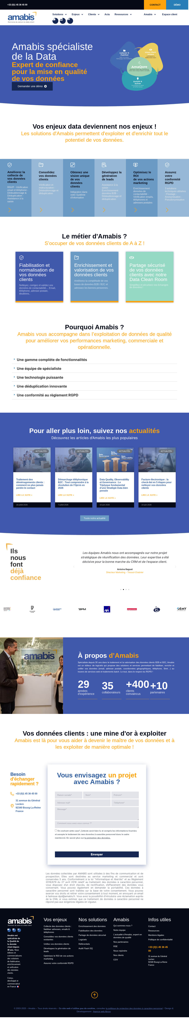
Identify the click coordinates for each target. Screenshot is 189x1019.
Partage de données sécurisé (92, 935)
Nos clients (118, 955)
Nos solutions (93, 919)
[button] (94, 360)
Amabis (148, 14)
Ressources (121, 14)
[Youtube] (55, 21)
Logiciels (83, 939)
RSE (115, 946)
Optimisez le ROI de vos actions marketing (59, 957)
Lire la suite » (24, 495)
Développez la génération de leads (57, 950)
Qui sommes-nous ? (122, 925)
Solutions (57, 14)
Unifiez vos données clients (56, 944)
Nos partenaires (120, 942)
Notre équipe (119, 930)
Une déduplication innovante (42, 386)
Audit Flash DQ (86, 948)
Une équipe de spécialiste (39, 368)
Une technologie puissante (40, 377)
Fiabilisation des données (90, 930)
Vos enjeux (55, 919)
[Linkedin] (63, 21)
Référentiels (84, 944)
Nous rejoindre (120, 951)
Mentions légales (156, 935)
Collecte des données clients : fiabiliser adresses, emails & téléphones (58, 929)
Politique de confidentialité (160, 939)
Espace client (169, 14)
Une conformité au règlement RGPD (47, 395)
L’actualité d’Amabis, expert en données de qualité (127, 936)
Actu (107, 14)
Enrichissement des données (92, 926)
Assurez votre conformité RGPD (59, 963)
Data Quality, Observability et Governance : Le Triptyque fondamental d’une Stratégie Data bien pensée (114, 485)
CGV (115, 959)
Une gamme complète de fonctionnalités (52, 360)
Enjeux (76, 14)
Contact (151, 926)
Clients (92, 14)
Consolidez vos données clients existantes (58, 938)
